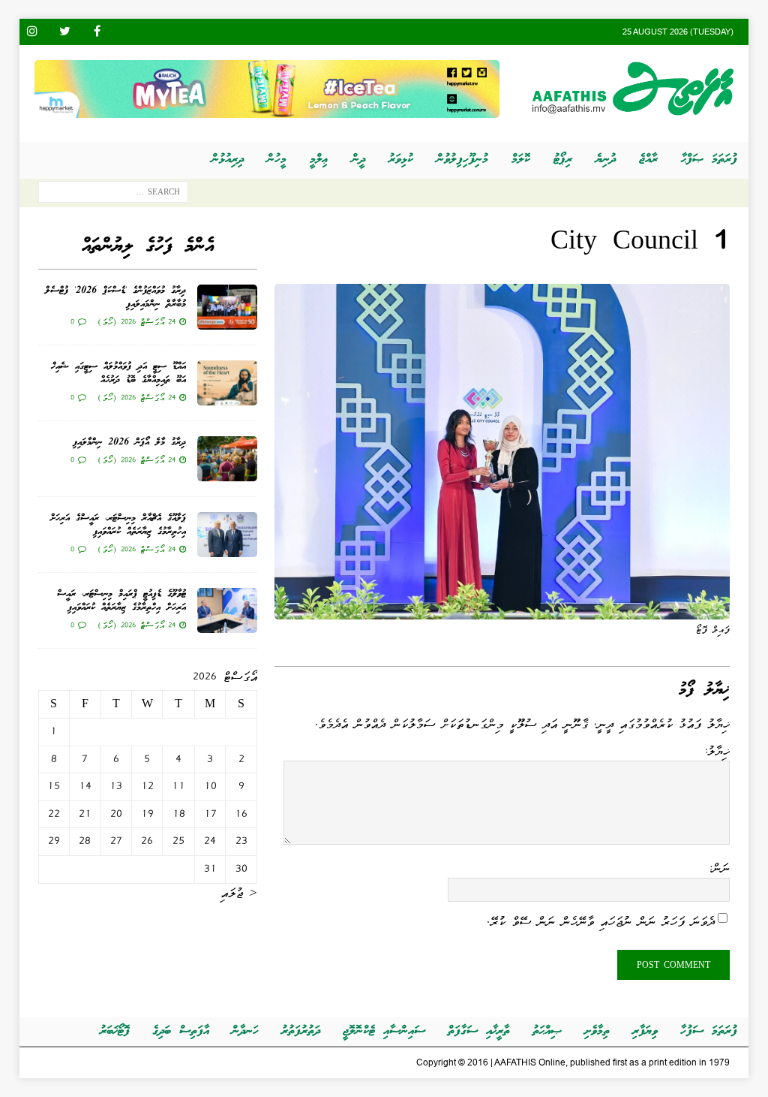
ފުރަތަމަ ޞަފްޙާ (709, 159)
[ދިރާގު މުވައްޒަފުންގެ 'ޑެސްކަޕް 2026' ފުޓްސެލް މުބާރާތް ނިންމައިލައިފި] (227, 307)
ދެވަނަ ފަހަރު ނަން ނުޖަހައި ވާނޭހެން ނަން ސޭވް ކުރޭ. (601, 921)
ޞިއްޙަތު (547, 1031)
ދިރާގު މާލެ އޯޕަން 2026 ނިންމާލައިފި (129, 443)
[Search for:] (113, 195)
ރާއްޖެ (648, 159)
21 (85, 814)
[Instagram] (33, 32)
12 (147, 786)
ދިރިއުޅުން (228, 159)
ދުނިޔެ (606, 159)
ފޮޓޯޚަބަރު (115, 1031)
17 (210, 814)
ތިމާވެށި (597, 1031)
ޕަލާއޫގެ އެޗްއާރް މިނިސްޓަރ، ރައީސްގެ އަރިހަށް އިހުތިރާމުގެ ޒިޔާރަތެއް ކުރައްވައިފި (118, 525)
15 (53, 786)
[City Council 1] (502, 609)
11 (178, 786)
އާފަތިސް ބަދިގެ (180, 1031)
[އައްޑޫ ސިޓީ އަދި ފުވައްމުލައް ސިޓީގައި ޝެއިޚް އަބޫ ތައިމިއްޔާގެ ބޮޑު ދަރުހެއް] (227, 382)
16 (241, 814)
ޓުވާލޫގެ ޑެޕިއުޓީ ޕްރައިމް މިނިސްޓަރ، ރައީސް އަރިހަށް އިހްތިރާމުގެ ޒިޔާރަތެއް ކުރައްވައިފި (121, 601)
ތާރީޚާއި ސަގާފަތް (479, 1031)
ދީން (358, 159)
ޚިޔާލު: (717, 751)
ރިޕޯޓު (563, 159)
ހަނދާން (245, 1031)
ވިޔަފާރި (645, 1031)
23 (242, 841)
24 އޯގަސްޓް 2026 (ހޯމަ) (137, 321)
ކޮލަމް (521, 159)
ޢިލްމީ (319, 159)
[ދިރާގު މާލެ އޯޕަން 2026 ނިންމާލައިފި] (227, 458)
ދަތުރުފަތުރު (300, 1031)
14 (85, 786)
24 (210, 841)
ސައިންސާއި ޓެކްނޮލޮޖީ (384, 1031)
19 (147, 814)
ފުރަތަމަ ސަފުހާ (708, 1031)
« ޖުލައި (238, 893)
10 (210, 786)
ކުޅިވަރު (400, 159)
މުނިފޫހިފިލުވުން (462, 159)
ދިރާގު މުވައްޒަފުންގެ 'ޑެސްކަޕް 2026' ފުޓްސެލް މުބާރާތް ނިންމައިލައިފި (115, 297)
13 (116, 786)
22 (54, 814)
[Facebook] (97, 32)
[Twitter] (65, 32)
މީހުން (276, 159)
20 (116, 814)
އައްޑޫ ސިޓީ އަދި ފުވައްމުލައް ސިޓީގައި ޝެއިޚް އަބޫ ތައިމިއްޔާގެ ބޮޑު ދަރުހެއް (119, 373)
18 (178, 814)
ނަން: (719, 868)
